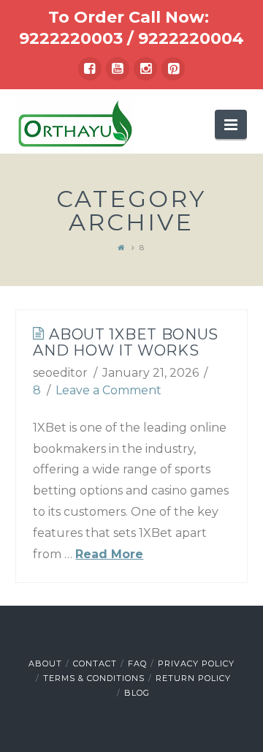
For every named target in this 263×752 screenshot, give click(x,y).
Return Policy (193, 678)
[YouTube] (117, 68)
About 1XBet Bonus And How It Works (125, 342)
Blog (137, 693)
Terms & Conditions (94, 678)
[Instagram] (145, 68)
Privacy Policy (196, 663)
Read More (109, 554)
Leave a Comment (108, 390)
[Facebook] (90, 68)
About (45, 663)
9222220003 (71, 38)
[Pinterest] (173, 68)
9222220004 (191, 38)
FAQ (137, 663)
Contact (95, 663)
